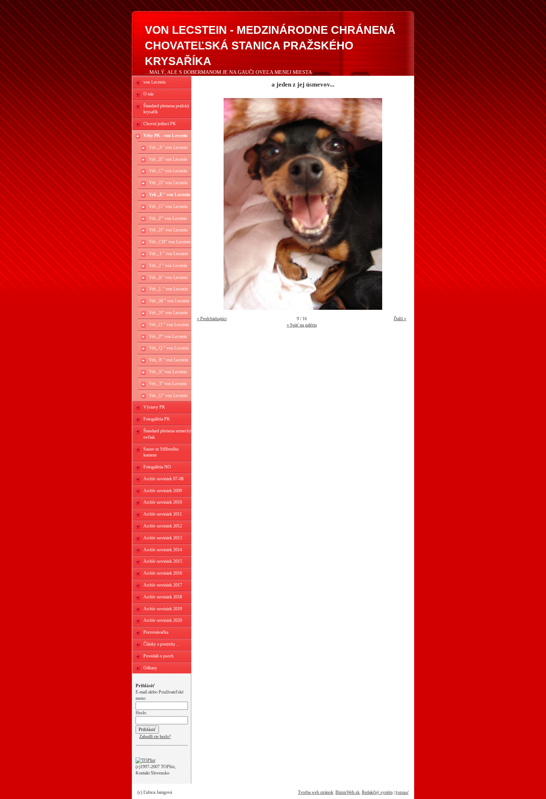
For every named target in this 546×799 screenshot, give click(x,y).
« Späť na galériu (302, 325)
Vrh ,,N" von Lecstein (168, 312)
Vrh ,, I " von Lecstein (168, 253)
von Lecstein (154, 82)
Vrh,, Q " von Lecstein (169, 348)
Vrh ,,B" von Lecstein (168, 159)
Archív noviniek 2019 (162, 608)
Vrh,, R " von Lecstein (168, 360)
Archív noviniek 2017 (162, 585)
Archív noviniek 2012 (162, 526)
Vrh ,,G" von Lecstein (168, 206)
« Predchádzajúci (212, 318)
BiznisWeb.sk (347, 792)
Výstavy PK (154, 407)
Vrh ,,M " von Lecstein (169, 300)
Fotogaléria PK (156, 419)
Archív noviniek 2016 (162, 573)
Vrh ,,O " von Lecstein (169, 324)
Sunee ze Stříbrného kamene (161, 452)
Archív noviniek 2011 (162, 514)
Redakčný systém (377, 792)
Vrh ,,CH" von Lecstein (170, 241)
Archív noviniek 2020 (162, 620)
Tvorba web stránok (315, 792)
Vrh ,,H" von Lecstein (168, 230)
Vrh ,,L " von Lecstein (168, 289)
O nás (148, 94)
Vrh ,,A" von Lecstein (168, 147)
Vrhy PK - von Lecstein (165, 135)
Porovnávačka (155, 632)
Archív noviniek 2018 (162, 597)
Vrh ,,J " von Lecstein (168, 265)
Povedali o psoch (158, 656)
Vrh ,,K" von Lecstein (168, 277)
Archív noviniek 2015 (162, 561)
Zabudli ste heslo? (155, 736)
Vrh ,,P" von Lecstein (168, 336)
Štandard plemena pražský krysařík (166, 109)
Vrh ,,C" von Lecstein (168, 170)
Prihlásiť (402, 792)
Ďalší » (400, 318)
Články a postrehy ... (161, 644)
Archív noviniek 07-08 (163, 478)
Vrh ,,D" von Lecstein (168, 182)
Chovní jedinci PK (159, 123)
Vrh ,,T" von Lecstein (168, 383)
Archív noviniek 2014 (162, 549)
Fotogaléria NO (157, 467)
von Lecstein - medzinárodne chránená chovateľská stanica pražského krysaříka (270, 45)
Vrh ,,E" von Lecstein (169, 194)
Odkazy (150, 667)
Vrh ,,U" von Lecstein (168, 395)
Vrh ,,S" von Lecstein (168, 371)
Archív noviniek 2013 (162, 537)
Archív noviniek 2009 (162, 490)
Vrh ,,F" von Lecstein (168, 218)
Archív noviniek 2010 (162, 502)
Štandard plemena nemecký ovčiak (167, 434)
